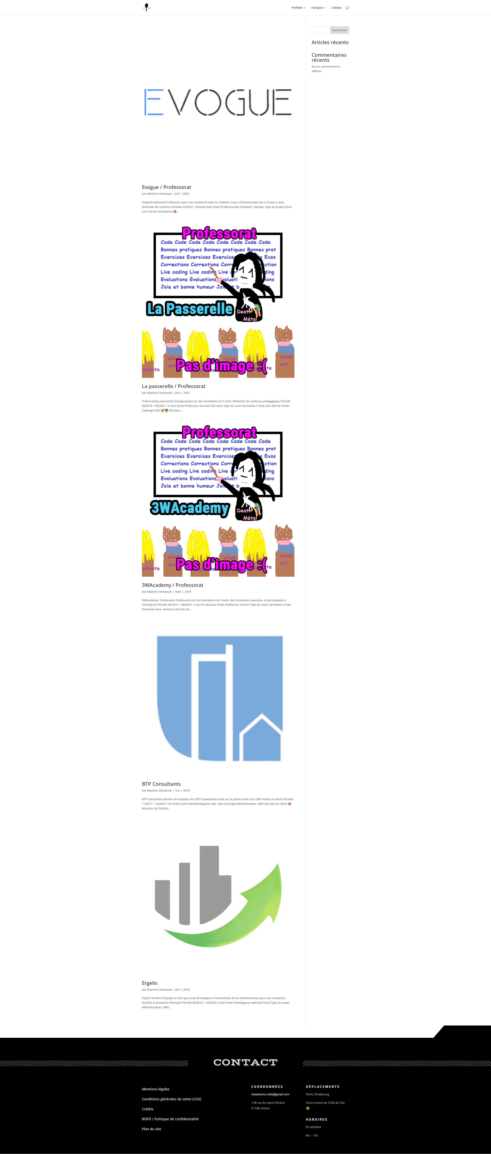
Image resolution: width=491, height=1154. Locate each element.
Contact (336, 7)
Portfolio (297, 7)
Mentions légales (156, 1089)
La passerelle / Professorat (174, 386)
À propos (317, 7)
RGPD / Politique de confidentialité (170, 1119)
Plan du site (151, 1129)
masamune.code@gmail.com (270, 1094)
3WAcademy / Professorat (172, 585)
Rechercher (339, 30)
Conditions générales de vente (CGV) (171, 1099)
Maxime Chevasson (159, 193)
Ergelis (149, 982)
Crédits (148, 1109)
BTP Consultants (161, 783)
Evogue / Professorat (166, 187)
